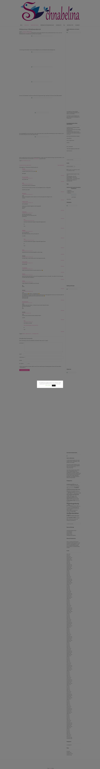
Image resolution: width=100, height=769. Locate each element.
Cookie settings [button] (48, 385)
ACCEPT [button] (54, 385)
